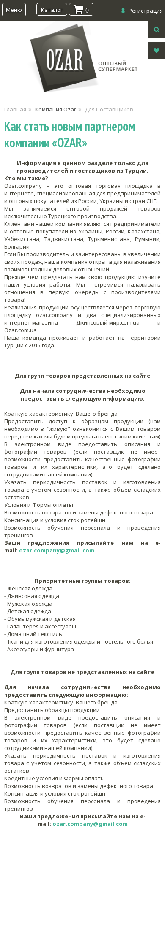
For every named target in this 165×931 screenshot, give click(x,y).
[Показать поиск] (156, 29)
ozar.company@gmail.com (56, 550)
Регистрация (146, 10)
